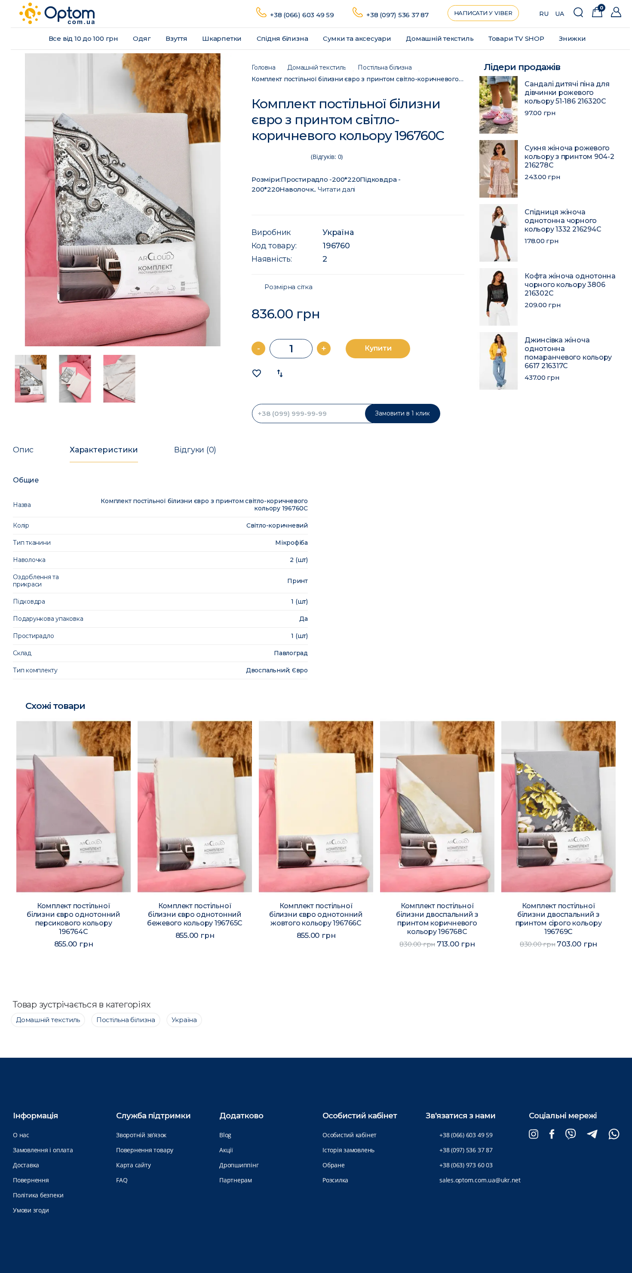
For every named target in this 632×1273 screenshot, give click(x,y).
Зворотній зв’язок (141, 1135)
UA (559, 14)
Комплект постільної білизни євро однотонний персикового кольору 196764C (73, 919)
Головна (263, 67)
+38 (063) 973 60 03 (466, 1165)
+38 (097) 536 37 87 (397, 15)
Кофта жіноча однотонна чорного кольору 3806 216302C (570, 284)
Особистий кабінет (349, 1135)
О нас (21, 1135)
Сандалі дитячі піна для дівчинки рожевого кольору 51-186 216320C (567, 92)
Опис (23, 450)
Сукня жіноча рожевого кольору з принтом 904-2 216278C (569, 156)
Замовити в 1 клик (402, 413)
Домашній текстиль (440, 38)
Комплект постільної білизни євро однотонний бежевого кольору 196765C (194, 914)
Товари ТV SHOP (517, 38)
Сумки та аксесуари (358, 38)
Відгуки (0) (195, 450)
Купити (378, 348)
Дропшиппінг (238, 1165)
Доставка (26, 1165)
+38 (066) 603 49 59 (302, 15)
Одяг (142, 38)
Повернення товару (144, 1150)
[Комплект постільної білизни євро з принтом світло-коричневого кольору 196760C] (123, 199)
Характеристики (104, 450)
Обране (333, 1165)
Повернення (31, 1180)
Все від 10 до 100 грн (84, 38)
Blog (225, 1135)
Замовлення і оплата (43, 1150)
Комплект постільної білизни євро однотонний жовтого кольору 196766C (316, 914)
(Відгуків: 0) (327, 157)
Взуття (177, 38)
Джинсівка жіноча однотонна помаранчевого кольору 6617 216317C (568, 353)
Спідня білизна (283, 38)
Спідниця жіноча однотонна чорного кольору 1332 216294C (563, 220)
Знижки (573, 38)
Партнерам (235, 1180)
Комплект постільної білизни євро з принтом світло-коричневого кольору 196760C (358, 79)
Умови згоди (31, 1210)
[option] (123, 199)
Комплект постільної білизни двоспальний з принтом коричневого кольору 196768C (437, 919)
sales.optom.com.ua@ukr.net (480, 1180)
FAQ (121, 1180)
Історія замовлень (348, 1150)
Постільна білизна (384, 67)
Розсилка (335, 1180)
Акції (226, 1150)
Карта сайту (133, 1165)
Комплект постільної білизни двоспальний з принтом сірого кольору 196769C (558, 919)
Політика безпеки (38, 1195)
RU (544, 14)
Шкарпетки (222, 38)
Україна (337, 232)
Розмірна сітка (288, 287)
